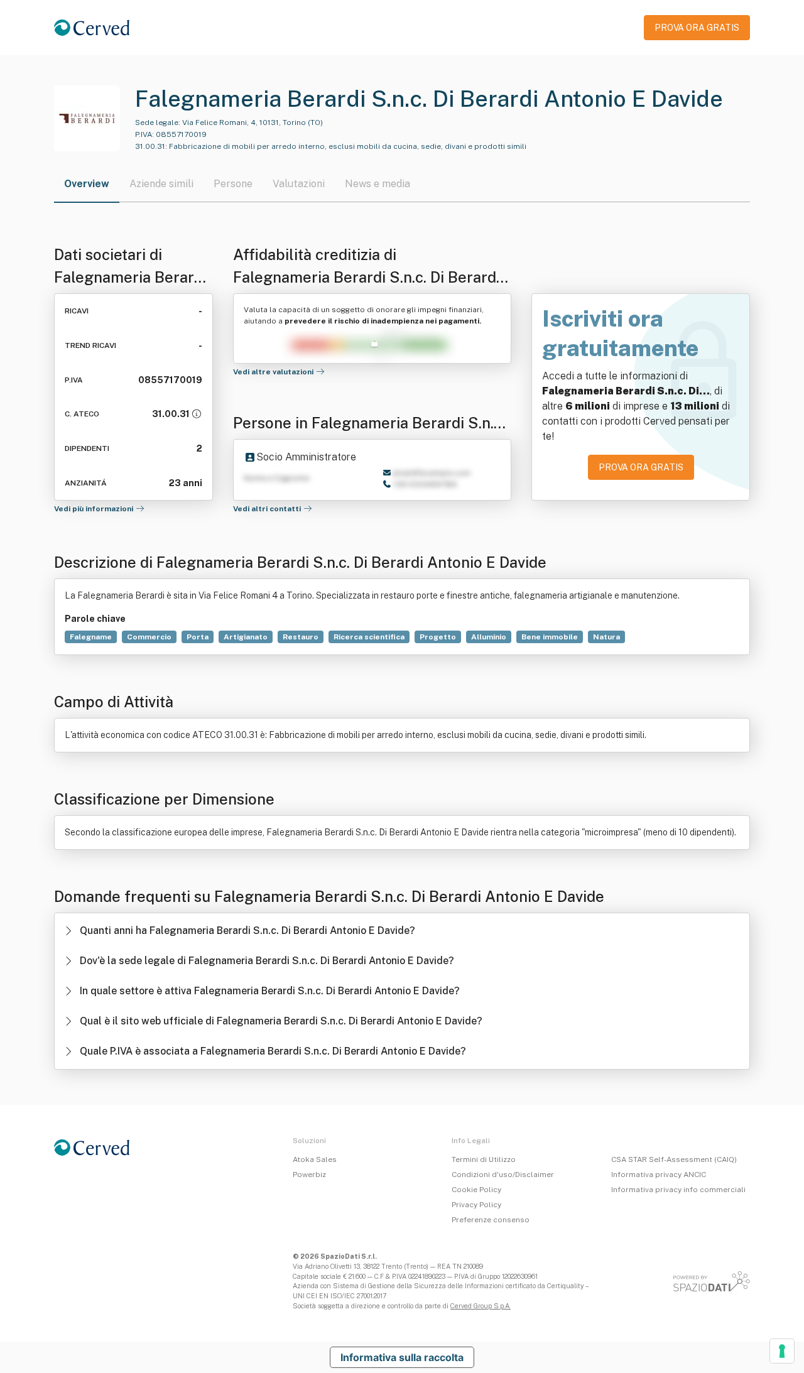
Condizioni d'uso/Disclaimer (503, 1174)
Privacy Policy (476, 1204)
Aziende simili (161, 184)
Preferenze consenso (491, 1219)
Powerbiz (309, 1174)
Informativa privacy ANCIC (658, 1174)
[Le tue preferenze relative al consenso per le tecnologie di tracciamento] (782, 1351)
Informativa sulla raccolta (402, 1357)
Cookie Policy (476, 1189)
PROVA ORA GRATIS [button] (697, 28)
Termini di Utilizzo (484, 1159)
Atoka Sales (315, 1159)
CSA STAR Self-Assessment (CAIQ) (674, 1159)
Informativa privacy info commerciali (678, 1189)
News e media (377, 184)
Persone (233, 184)
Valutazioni (299, 184)
